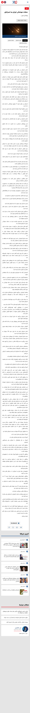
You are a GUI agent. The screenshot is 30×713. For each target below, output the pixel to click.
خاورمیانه (25, 40)
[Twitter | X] (13, 527)
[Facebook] (9, 527)
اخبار (27, 8)
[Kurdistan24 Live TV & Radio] (2, 2)
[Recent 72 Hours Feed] (5, 2)
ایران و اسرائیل (18, 40)
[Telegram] (21, 527)
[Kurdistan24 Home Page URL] (15, 2)
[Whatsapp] (17, 527)
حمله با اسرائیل (11, 40)
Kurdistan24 (14, 523)
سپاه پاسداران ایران (23, 43)
